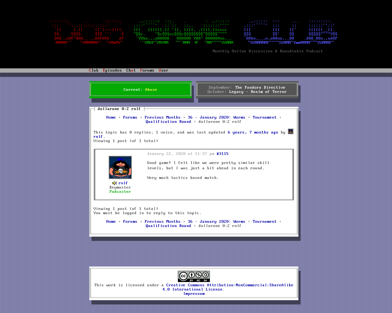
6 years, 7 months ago (253, 132)
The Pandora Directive (260, 87)
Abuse (151, 90)
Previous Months (163, 117)
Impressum (194, 294)
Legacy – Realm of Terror (258, 92)
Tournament (265, 117)
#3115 (223, 154)
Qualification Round (168, 122)
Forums (130, 117)
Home (111, 117)
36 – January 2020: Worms (217, 117)
